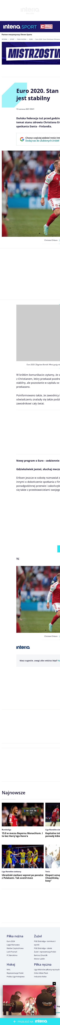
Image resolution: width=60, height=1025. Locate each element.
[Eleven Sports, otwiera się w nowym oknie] (46, 26)
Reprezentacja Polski (15, 973)
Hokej (11, 964)
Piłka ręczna (42, 964)
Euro (31, 39)
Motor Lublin (39, 958)
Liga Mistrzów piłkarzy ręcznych (47, 969)
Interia (4, 39)
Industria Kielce (40, 976)
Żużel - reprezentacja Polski (45, 951)
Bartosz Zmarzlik (40, 955)
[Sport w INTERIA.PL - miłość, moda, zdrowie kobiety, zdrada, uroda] (29, 26)
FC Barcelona (12, 955)
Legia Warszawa (13, 944)
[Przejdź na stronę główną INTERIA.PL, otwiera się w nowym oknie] (12, 26)
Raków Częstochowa (15, 948)
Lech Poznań (12, 951)
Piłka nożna (21, 39)
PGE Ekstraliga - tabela (43, 948)
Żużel (38, 936)
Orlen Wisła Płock (41, 973)
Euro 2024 (11, 941)
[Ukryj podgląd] (54, 983)
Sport (12, 39)
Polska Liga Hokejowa (15, 976)
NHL (8, 969)
